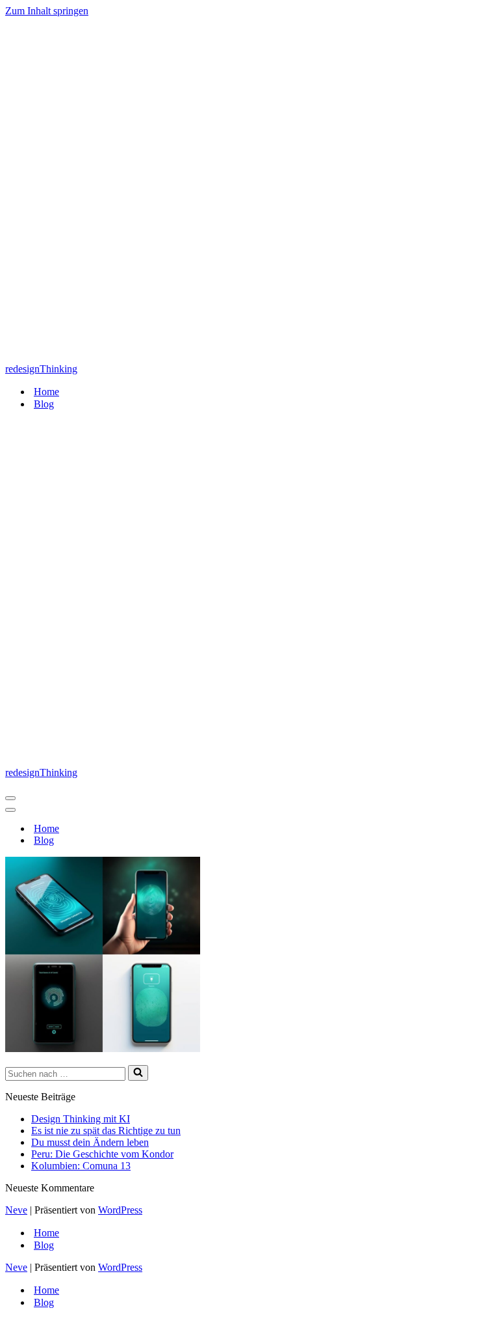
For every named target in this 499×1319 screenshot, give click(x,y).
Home (46, 391)
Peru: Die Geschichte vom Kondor (102, 1153)
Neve (16, 1209)
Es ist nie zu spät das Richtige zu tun (106, 1130)
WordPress (120, 1209)
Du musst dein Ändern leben (90, 1142)
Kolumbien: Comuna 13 (81, 1165)
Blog (44, 404)
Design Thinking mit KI (80, 1118)
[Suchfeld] (138, 1073)
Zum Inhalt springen (46, 10)
